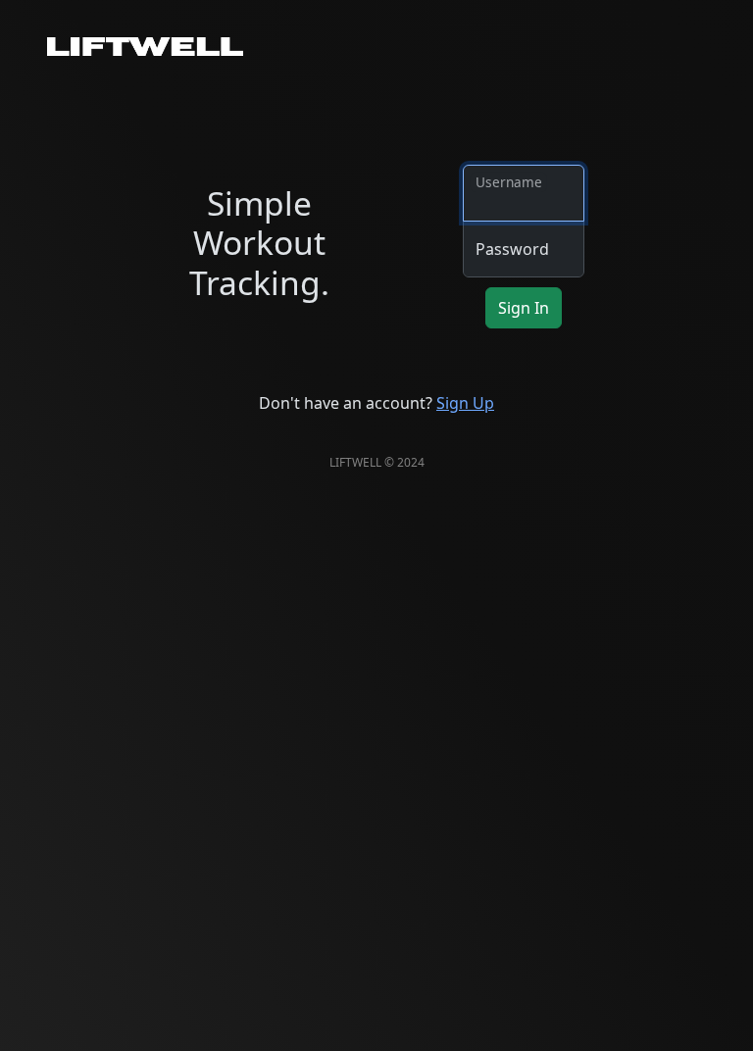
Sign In (523, 308)
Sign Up (465, 403)
